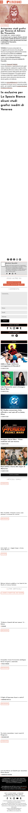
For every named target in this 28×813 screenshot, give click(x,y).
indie (22, 284)
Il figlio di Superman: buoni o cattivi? (12, 697)
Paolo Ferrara (5, 664)
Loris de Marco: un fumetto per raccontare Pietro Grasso (14, 771)
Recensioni (4, 518)
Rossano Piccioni (13, 282)
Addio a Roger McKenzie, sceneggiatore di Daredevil (10, 365)
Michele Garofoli (16, 35)
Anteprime (4, 25)
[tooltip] (8, 259)
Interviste (4, 483)
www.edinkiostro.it (11, 82)
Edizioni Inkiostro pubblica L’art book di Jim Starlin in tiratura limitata (14, 584)
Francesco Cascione (7, 774)
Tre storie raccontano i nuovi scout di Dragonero (12, 734)
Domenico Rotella (6, 699)
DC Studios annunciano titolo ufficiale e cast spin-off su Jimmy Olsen (13, 412)
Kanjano (4, 626)
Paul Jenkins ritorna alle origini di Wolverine (13, 467)
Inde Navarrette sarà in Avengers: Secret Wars (13, 388)
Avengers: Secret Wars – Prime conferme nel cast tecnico (12, 440)
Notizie (3, 554)
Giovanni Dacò (5, 737)
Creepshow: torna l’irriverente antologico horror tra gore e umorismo (13, 660)
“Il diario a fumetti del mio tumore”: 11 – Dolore (13, 623)
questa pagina (24, 787)
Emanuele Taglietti (12, 64)
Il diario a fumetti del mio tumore (12, 592)
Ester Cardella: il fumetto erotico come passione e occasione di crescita (12, 513)
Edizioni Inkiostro (11, 284)
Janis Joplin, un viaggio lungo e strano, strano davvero (12, 549)
